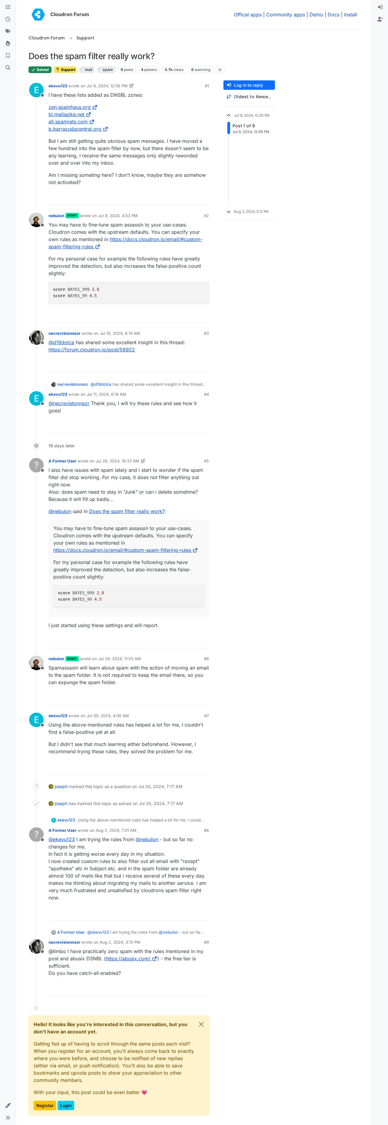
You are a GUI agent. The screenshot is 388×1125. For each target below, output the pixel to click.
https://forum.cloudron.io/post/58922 (91, 350)
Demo (316, 15)
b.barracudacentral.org (74, 129)
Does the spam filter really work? (127, 511)
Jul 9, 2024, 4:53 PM (118, 215)
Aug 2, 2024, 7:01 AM (116, 830)
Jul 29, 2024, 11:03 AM (119, 658)
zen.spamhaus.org (69, 107)
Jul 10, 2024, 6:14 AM (120, 333)
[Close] (201, 1024)
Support (67, 69)
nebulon (56, 215)
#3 (206, 333)
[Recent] (7, 19)
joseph (61, 786)
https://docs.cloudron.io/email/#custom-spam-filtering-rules (122, 550)
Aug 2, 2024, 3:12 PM (120, 942)
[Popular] (7, 44)
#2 (206, 215)
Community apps (285, 15)
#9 (206, 942)
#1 (207, 85)
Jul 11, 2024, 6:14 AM (106, 394)
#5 (206, 460)
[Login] (380, 7)
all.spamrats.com (68, 122)
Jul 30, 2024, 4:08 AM (108, 715)
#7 (206, 715)
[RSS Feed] (220, 69)
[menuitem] (380, 7)
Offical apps (248, 15)
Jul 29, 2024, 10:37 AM (117, 460)
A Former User (62, 460)
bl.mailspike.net (66, 114)
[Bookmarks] (7, 56)
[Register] (380, 19)
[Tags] (7, 31)
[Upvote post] (194, 198)
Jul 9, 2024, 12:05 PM (107, 85)
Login (66, 1105)
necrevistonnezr (64, 333)
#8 (206, 830)
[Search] (7, 68)
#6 (206, 658)
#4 (206, 394)
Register (44, 1105)
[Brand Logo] (38, 14)
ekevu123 (57, 85)
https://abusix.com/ (128, 958)
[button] (7, 1105)
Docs (334, 15)
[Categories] (7, 7)
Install (350, 15)
